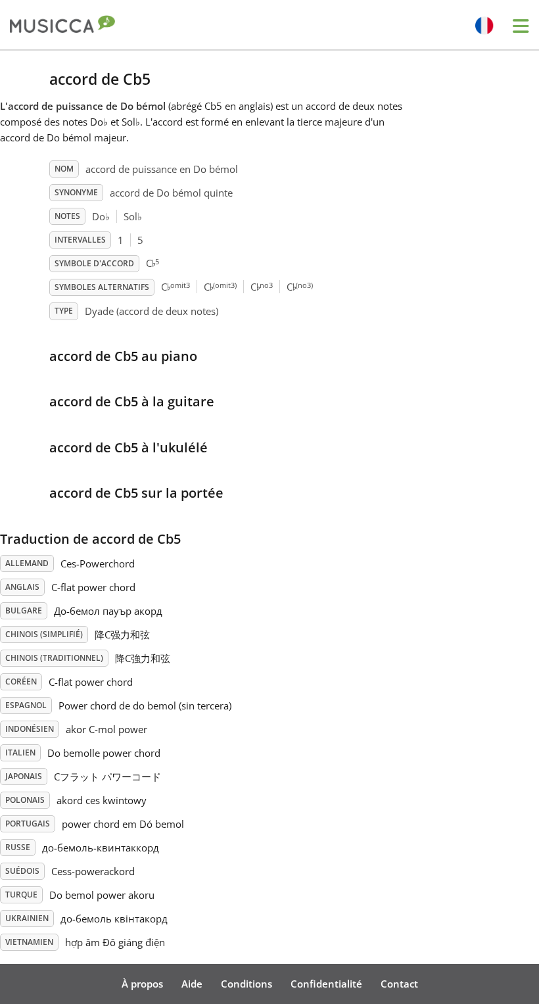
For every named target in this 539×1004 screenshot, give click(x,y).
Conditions (246, 983)
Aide (191, 983)
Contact (399, 983)
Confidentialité (326, 983)
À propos (142, 983)
